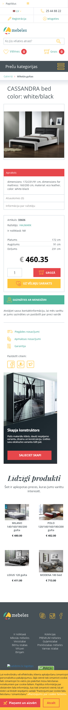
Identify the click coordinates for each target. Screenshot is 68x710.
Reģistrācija (19, 18)
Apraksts (11, 172)
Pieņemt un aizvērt (23, 703)
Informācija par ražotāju (20, 206)
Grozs (53, 51)
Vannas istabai (50, 648)
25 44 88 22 (53, 11)
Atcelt (51, 703)
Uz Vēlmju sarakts (37, 283)
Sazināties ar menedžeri (30, 299)
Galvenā (8, 76)
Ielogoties (53, 18)
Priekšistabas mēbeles (50, 645)
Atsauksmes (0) (15, 198)
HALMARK (25, 225)
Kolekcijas (50, 634)
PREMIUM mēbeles (50, 638)
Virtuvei (20, 648)
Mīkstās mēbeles (19, 638)
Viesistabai (20, 641)
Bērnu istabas (20, 645)
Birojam (19, 652)
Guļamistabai (50, 641)
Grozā (50, 272)
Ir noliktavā (20, 634)
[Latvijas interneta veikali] (46, 668)
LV (18, 11)
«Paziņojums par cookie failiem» (47, 694)
